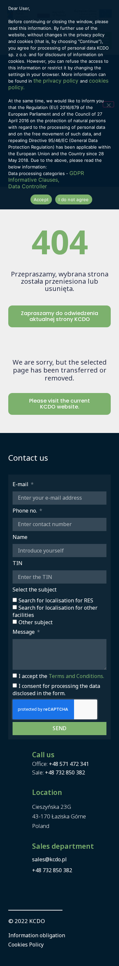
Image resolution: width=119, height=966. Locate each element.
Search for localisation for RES (56, 600)
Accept (41, 199)
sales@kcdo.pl (49, 859)
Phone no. (25, 510)
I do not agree (74, 199)
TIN (17, 563)
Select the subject (35, 589)
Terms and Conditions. (76, 676)
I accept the (61, 676)
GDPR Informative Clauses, (46, 176)
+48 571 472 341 (69, 764)
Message (24, 631)
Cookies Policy (26, 944)
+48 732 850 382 (65, 772)
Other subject (36, 622)
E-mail (21, 484)
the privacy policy (56, 80)
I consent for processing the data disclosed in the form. (56, 689)
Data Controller (27, 186)
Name (20, 537)
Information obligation (36, 935)
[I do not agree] (108, 104)
